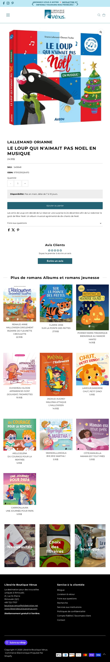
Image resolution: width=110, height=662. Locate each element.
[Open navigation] (16, 15)
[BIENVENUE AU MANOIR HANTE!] (92, 307)
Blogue (60, 590)
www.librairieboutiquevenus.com (20, 608)
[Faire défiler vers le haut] (104, 654)
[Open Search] (99, 15)
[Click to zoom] (101, 32)
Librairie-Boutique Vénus (35, 649)
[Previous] (33, 3)
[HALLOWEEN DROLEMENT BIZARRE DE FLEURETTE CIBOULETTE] (19, 303)
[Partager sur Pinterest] (18, 230)
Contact (61, 620)
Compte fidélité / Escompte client (74, 615)
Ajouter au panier (55, 205)
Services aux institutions (69, 607)
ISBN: (10, 172)
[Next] (77, 3)
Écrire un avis (55, 261)
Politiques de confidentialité (71, 611)
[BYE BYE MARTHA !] (56, 434)
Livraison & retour (66, 594)
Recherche (62, 603)
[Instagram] (8, 3)
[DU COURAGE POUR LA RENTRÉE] (19, 435)
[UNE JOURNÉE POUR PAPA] (19, 489)
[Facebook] (3, 3)
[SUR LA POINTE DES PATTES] (56, 303)
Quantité (11, 178)
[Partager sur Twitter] (13, 230)
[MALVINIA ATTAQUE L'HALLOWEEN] (56, 374)
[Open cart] (103, 15)
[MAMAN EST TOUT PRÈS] (92, 434)
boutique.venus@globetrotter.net (21, 605)
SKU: (9, 167)
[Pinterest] (12, 3)
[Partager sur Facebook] (9, 230)
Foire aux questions (17, 223)
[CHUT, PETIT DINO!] (92, 369)
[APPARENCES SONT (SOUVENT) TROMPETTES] (19, 369)
